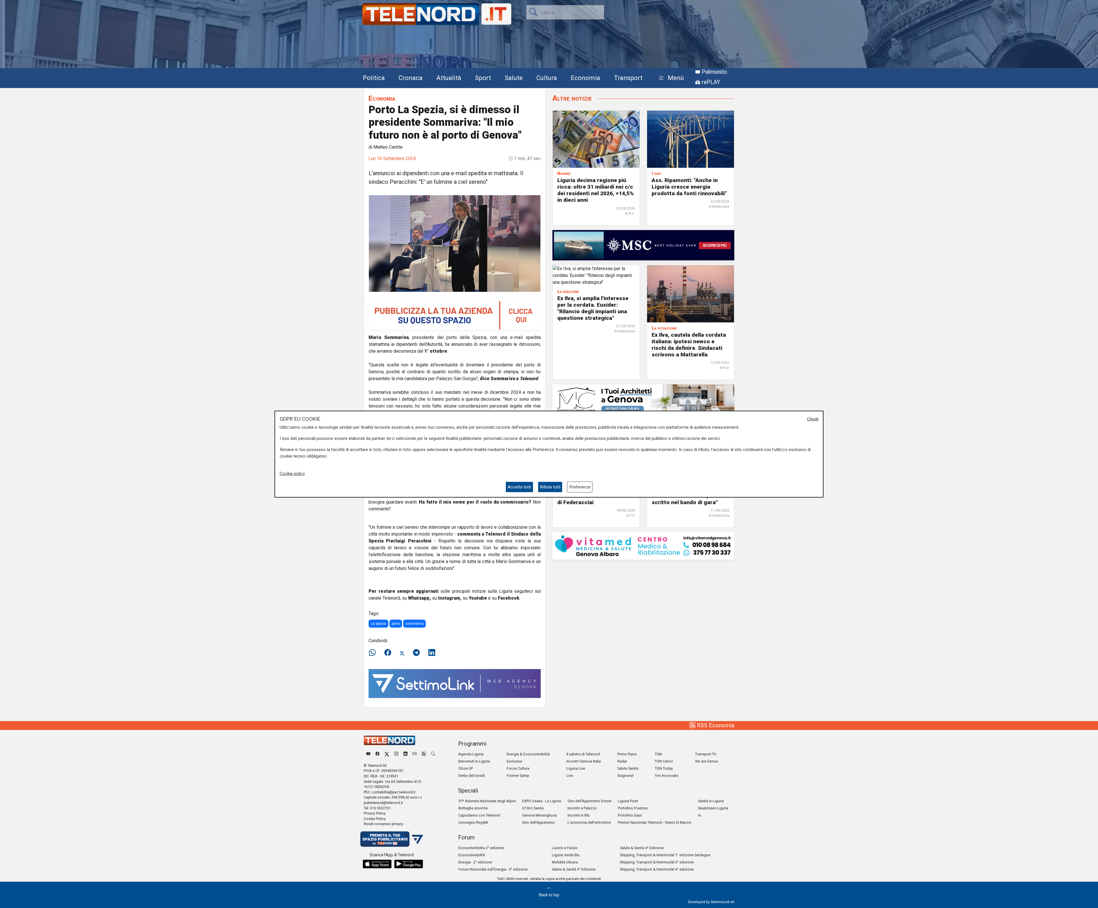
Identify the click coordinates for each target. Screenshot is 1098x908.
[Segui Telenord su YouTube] (368, 754)
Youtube (478, 598)
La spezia (378, 624)
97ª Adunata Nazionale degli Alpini (487, 801)
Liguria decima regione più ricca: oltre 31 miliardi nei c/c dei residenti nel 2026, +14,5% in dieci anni (595, 190)
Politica (374, 77)
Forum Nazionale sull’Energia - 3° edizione (493, 869)
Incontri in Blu (579, 815)
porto (396, 624)
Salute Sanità (627, 768)
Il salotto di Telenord (583, 754)
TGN (658, 754)
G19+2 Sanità (533, 808)
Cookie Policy (375, 819)
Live (569, 775)
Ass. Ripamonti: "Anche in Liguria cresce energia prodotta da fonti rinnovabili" (689, 187)
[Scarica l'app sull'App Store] (377, 864)
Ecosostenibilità (471, 855)
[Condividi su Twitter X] (402, 653)
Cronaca (411, 77)
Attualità (448, 77)
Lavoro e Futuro (565, 848)
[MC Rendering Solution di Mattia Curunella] (643, 399)
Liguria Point (628, 801)
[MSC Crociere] (643, 245)
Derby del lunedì (471, 775)
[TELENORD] (389, 740)
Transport (628, 77)
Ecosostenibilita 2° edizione (481, 848)
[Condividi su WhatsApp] (374, 653)
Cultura (546, 77)
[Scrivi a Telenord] (414, 754)
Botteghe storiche (473, 808)
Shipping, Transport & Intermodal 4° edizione (657, 869)
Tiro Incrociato (667, 775)
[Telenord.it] (391, 838)
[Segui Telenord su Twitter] (387, 754)
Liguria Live (575, 768)
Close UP (465, 768)
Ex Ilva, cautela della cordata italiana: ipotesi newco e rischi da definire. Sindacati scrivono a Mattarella (689, 345)
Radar (622, 761)
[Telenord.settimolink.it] (455, 315)
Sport (483, 77)
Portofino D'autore (633, 808)
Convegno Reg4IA (473, 822)
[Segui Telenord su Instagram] (396, 754)
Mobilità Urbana (565, 862)
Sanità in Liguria (711, 801)
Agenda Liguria (471, 754)
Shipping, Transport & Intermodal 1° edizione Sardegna (665, 855)
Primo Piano (627, 754)
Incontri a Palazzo (582, 808)
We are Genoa (706, 761)
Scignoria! (625, 775)
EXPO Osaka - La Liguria (541, 801)
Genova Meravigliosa (539, 815)
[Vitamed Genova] (643, 545)
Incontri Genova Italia (583, 761)
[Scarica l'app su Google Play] (408, 864)
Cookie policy (292, 473)
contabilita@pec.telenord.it (393, 792)
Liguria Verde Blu (566, 855)
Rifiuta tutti (550, 486)
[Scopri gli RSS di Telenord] (423, 754)
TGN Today (664, 768)
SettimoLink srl (722, 902)
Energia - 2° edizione (475, 862)
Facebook (508, 598)
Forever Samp (518, 775)
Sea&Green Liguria (713, 808)
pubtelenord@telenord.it (383, 803)
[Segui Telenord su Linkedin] (405, 754)
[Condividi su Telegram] (416, 653)
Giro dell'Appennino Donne (590, 801)
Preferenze (579, 486)
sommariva (414, 624)
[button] (670, 78)
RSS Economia (714, 725)
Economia (585, 77)
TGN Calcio (664, 761)
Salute (514, 77)
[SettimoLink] (455, 683)
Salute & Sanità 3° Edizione (574, 869)
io (699, 815)
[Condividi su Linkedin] (432, 653)
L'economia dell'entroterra (589, 822)
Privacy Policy (375, 813)
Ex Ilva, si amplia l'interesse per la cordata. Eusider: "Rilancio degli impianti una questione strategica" (592, 308)
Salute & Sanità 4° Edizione (642, 848)
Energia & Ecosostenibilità (528, 754)
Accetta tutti (519, 486)
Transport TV (705, 754)
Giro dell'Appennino (538, 822)
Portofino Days (630, 815)
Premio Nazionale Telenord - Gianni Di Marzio (654, 822)
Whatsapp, (419, 598)
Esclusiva (514, 761)
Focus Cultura (518, 768)
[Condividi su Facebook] (388, 653)
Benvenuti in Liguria (474, 761)
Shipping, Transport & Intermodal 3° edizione (657, 862)
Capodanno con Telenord (479, 815)
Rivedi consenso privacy (383, 824)
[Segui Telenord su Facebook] (377, 754)
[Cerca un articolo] (432, 754)
